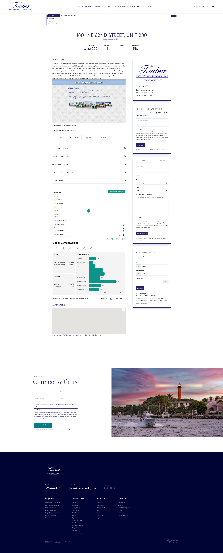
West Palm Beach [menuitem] (77, 533)
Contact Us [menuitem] (100, 515)
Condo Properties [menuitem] (50, 510)
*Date (137, 180)
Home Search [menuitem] (49, 518)
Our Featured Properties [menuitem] (52, 503)
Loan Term (138, 257)
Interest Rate (139, 278)
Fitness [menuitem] (120, 510)
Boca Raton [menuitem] (75, 505)
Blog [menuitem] (98, 510)
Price (137, 262)
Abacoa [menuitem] (74, 503)
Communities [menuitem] (98, 6)
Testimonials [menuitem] (100, 513)
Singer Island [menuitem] (76, 528)
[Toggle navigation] (213, 6)
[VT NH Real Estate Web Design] (172, 541)
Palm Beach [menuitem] (75, 523)
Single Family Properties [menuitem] (52, 513)
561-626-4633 (142, 86)
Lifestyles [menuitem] (111, 6)
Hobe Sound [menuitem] (75, 510)
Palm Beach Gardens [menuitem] (78, 525)
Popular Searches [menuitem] (123, 515)
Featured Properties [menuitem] (82, 6)
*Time (137, 187)
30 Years (147, 257)
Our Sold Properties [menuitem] (51, 508)
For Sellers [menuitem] (134, 6)
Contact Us (139, 95)
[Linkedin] (107, 488)
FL (64, 335)
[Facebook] (104, 488)
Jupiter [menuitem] (74, 515)
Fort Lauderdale (77, 335)
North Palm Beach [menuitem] (77, 520)
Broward (68, 335)
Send (43, 425)
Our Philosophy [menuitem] (101, 508)
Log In (202, 6)
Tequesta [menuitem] (75, 530)
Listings (59, 335)
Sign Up (196, 6)
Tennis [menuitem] (120, 513)
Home (53, 335)
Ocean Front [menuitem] (121, 503)
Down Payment (140, 270)
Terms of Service (64, 429)
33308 (86, 335)
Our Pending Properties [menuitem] (52, 505)
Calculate (140, 288)
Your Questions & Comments (144, 194)
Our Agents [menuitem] (100, 505)
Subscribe (140, 145)
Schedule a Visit (160, 161)
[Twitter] (114, 488)
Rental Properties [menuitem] (50, 515)
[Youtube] (111, 488)
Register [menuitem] (99, 518)
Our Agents (148, 95)
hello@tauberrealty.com (83, 488)
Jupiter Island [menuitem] (76, 518)
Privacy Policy (147, 139)
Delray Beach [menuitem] (76, 508)
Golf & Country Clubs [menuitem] (124, 508)
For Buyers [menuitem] (122, 6)
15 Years (154, 257)
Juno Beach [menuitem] (75, 513)
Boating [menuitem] (120, 505)
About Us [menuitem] (146, 6)
